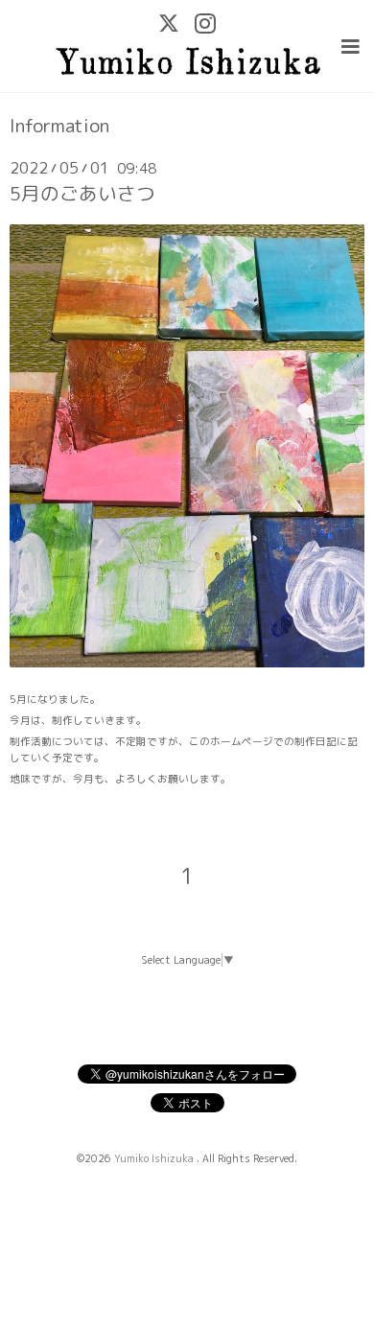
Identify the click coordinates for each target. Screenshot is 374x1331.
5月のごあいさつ (82, 193)
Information (59, 125)
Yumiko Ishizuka (155, 1158)
